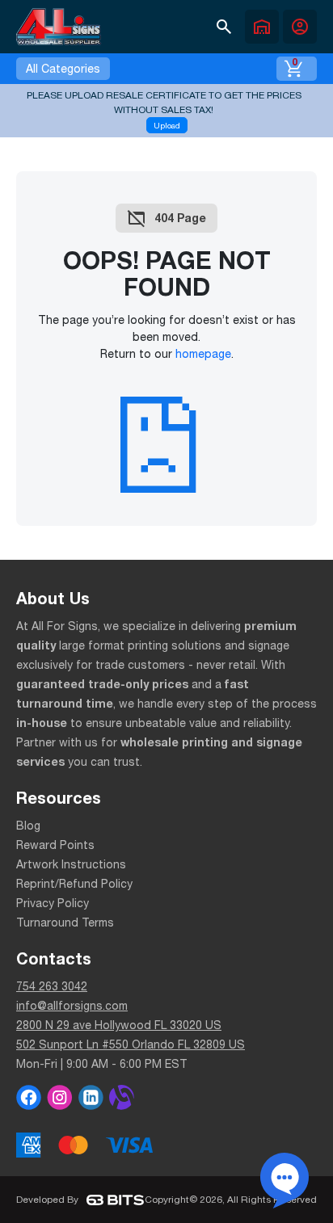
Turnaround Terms (65, 922)
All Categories (63, 68)
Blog (28, 825)
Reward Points (55, 844)
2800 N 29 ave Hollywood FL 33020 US (118, 1025)
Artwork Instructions (71, 864)
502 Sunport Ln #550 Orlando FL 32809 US (130, 1044)
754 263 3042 (51, 986)
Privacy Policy (52, 903)
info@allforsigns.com (72, 1005)
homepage (203, 353)
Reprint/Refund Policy (74, 883)
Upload (167, 125)
